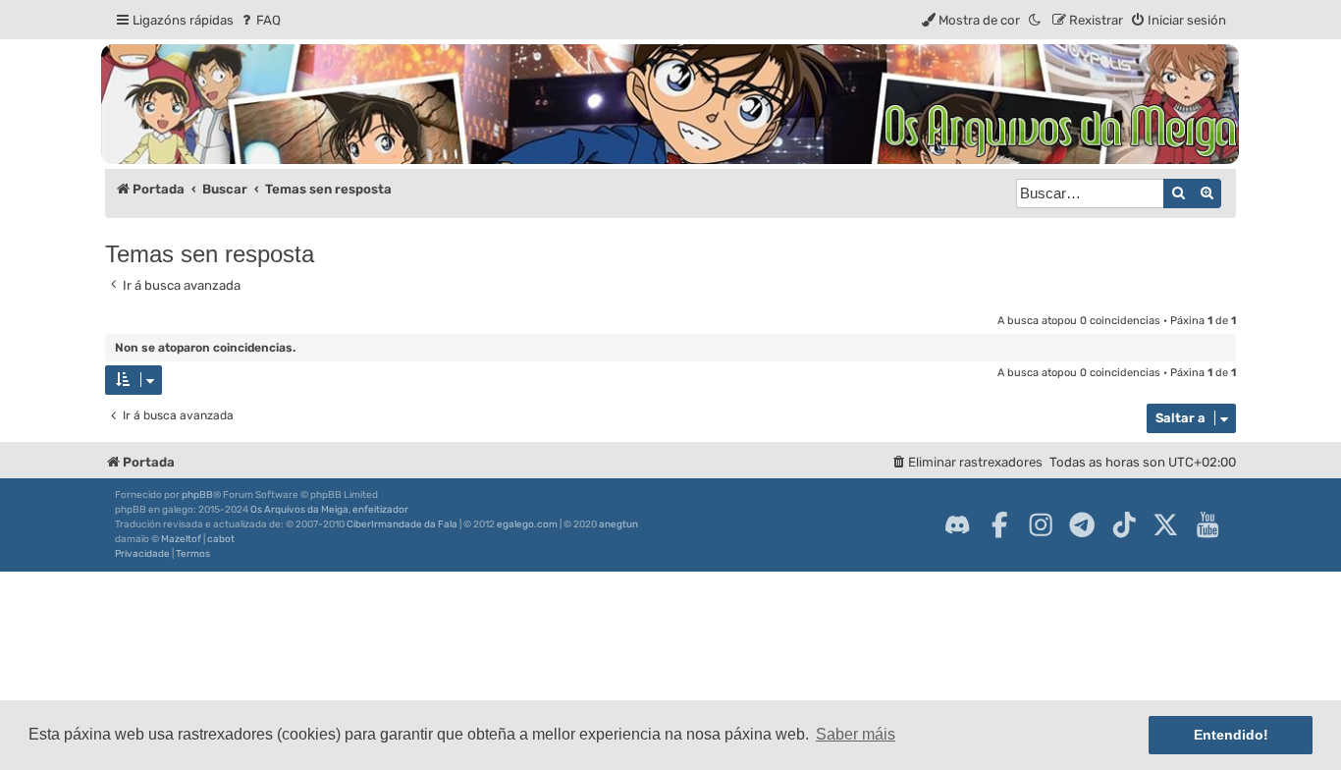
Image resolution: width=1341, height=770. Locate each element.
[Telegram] (1082, 524)
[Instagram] (1040, 524)
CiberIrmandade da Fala (402, 524)
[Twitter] (1165, 524)
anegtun (618, 524)
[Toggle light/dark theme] (1036, 20)
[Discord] (957, 524)
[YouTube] (1207, 524)
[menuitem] (260, 20)
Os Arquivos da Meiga (299, 510)
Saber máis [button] (855, 734)
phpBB (197, 495)
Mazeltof (181, 539)
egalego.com (527, 524)
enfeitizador (380, 510)
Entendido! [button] (1231, 734)
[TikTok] (1124, 524)
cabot (221, 539)
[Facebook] (999, 524)
